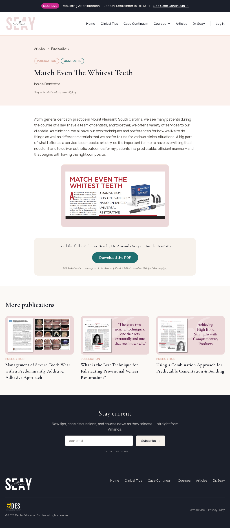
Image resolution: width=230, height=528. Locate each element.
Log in (220, 23)
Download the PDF (115, 257)
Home (90, 23)
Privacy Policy (216, 510)
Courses (160, 23)
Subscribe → (150, 440)
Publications (60, 48)
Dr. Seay (199, 23)
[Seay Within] (20, 23)
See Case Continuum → (171, 6)
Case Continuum (136, 23)
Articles (181, 23)
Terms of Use (197, 510)
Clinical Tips (109, 23)
